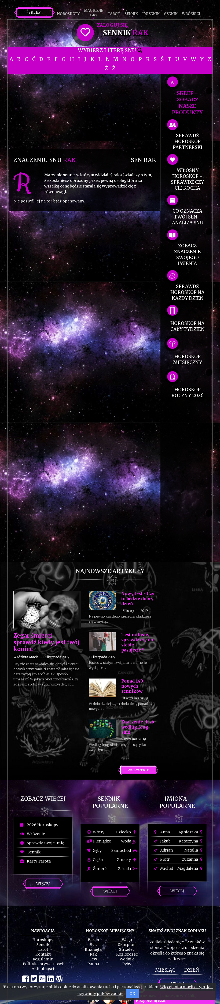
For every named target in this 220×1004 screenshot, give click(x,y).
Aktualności (43, 968)
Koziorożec (127, 954)
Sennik (131, 14)
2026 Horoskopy (41, 824)
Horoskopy (68, 14)
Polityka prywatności (43, 963)
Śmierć (99, 868)
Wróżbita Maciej (26, 657)
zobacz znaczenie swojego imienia (187, 254)
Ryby (126, 963)
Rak (93, 954)
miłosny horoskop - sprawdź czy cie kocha (187, 179)
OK (132, 993)
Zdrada (125, 868)
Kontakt (43, 954)
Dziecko (124, 832)
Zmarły (124, 859)
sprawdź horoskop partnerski (187, 141)
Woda (126, 841)
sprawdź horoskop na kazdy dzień (187, 292)
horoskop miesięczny (187, 359)
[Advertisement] (84, 111)
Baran (93, 939)
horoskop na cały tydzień (187, 326)
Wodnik (127, 959)
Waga (127, 939)
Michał (166, 868)
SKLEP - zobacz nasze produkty (187, 103)
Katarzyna (189, 841)
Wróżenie (35, 833)
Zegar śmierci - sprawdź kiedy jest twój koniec (46, 642)
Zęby (97, 850)
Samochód (121, 850)
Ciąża (97, 859)
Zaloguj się (112, 25)
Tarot (114, 14)
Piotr (164, 859)
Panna (93, 963)
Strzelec (126, 949)
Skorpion (126, 944)
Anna (164, 832)
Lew (93, 959)
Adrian (166, 850)
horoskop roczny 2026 (187, 392)
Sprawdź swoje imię (44, 843)
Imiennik (151, 14)
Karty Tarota (38, 861)
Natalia (191, 850)
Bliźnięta (93, 949)
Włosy (98, 832)
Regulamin (43, 959)
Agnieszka (188, 832)
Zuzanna (190, 859)
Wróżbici (191, 14)
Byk (93, 944)
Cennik (171, 14)
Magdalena (188, 868)
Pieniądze (101, 841)
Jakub (165, 841)
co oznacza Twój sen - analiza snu (187, 217)
